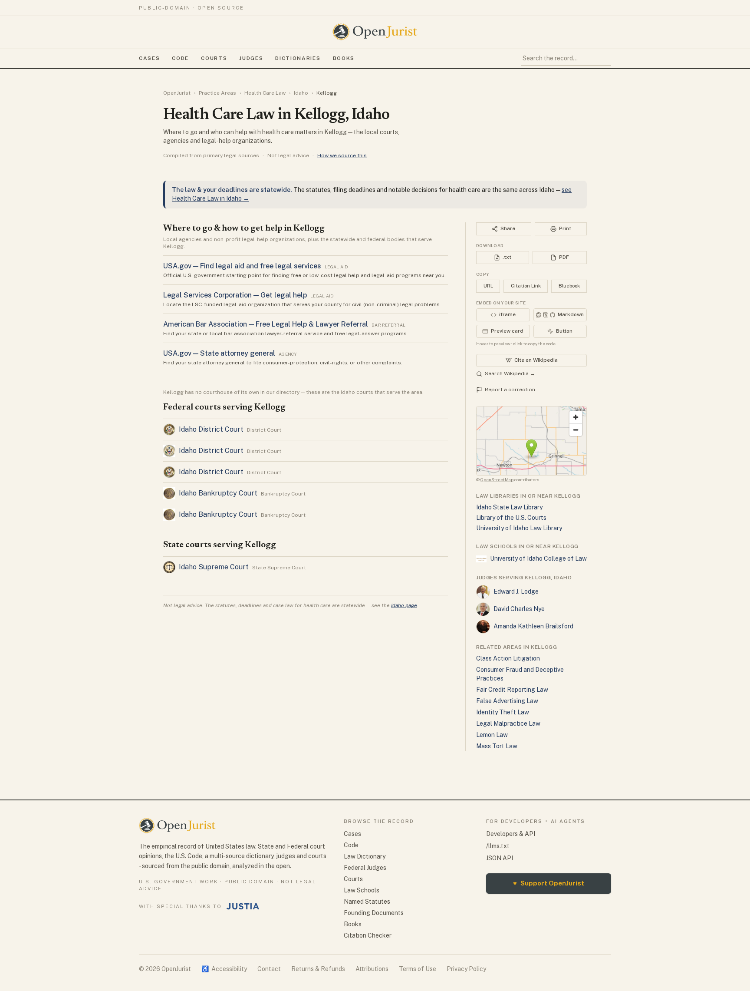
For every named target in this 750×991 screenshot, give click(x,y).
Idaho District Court (211, 429)
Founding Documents (374, 912)
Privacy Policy (466, 968)
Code (180, 58)
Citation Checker (367, 935)
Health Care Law (265, 93)
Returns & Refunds (318, 968)
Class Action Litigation (508, 658)
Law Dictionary (364, 856)
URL (488, 285)
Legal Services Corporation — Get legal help (235, 295)
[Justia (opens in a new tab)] (243, 906)
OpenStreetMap (496, 479)
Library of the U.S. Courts (511, 517)
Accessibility (224, 968)
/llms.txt (498, 845)
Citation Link (526, 285)
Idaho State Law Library (509, 507)
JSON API (499, 858)
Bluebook (569, 285)
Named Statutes (367, 901)
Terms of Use (417, 968)
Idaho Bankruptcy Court (218, 493)
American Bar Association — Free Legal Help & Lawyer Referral (265, 324)
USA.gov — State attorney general (219, 353)
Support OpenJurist (548, 883)
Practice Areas (217, 93)
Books (344, 58)
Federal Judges (365, 867)
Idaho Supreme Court (214, 567)
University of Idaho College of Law (538, 558)
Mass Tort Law (496, 746)
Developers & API (510, 833)
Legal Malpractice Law (508, 723)
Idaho (301, 93)
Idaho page (404, 605)
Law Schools (361, 890)
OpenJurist (177, 93)
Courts (214, 58)
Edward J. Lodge (516, 591)
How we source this (342, 155)
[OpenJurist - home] (375, 31)
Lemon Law (492, 734)
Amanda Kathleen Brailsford (533, 626)
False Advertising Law (507, 700)
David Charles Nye (519, 608)
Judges (251, 58)
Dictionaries (297, 58)
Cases (149, 58)
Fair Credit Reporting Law (512, 689)
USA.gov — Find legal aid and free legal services (242, 266)
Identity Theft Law (502, 712)
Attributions (371, 968)
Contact (269, 968)
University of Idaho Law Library (519, 528)
